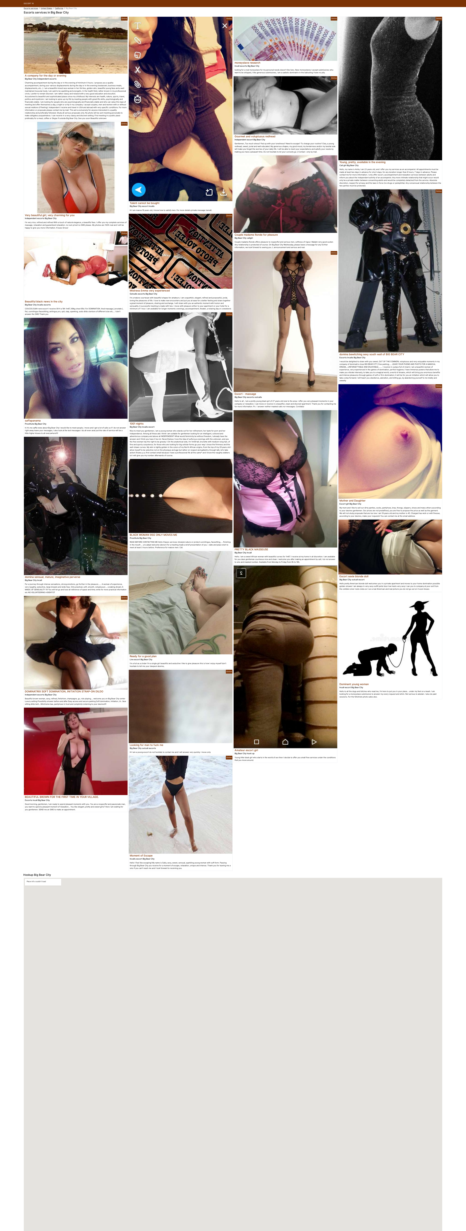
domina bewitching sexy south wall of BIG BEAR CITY (371, 354)
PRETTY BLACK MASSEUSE (251, 549)
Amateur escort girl (246, 750)
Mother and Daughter (352, 500)
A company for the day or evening (45, 75)
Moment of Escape (141, 855)
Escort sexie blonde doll (353, 576)
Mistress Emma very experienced (150, 290)
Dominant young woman (354, 684)
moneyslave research (247, 62)
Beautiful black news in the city (44, 301)
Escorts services (31, 8)
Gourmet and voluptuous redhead (255, 136)
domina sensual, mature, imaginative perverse (52, 576)
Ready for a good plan (143, 656)
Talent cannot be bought (144, 203)
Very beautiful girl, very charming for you (50, 215)
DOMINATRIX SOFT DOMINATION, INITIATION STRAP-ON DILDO (64, 691)
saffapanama (33, 420)
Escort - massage (245, 393)
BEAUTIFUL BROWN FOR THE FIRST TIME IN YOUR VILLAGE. (62, 796)
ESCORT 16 (29, 3)
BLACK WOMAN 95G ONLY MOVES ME (153, 534)
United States (46, 8)
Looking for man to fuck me (146, 744)
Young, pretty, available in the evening (362, 162)
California (59, 8)
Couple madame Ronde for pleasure (256, 234)
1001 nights (137, 423)
